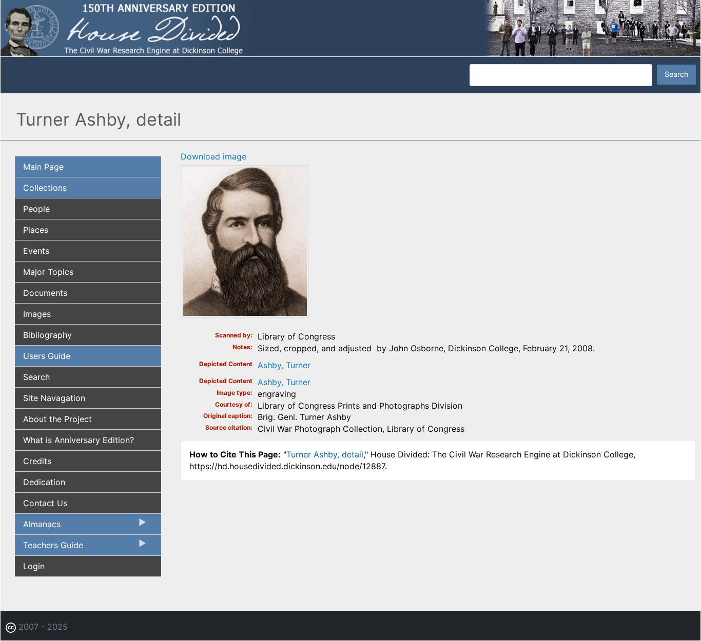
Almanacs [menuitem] (38, 526)
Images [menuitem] (37, 314)
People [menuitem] (36, 209)
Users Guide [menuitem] (46, 356)
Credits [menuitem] (37, 461)
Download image (213, 156)
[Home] (350, 27)
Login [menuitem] (34, 566)
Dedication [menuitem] (44, 482)
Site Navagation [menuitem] (54, 398)
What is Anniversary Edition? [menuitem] (78, 440)
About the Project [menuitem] (57, 419)
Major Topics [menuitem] (48, 272)
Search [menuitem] (36, 377)
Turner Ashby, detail (324, 454)
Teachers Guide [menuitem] (49, 547)
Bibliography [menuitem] (47, 335)
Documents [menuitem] (45, 293)
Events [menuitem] (36, 251)
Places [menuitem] (35, 230)
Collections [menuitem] (45, 188)
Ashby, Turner (284, 365)
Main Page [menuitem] (43, 167)
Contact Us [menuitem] (45, 503)
